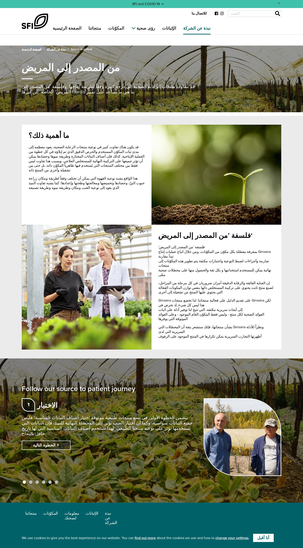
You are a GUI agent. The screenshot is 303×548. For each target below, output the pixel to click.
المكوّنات (116, 28)
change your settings (232, 538)
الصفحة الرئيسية (67, 28)
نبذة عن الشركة (197, 28)
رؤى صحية (146, 28)
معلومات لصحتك (72, 515)
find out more (145, 538)
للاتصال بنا (199, 13)
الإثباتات (169, 28)
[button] (24, 482)
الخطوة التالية (45, 445)
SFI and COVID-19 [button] (146, 4)
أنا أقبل (263, 538)
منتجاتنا (95, 28)
